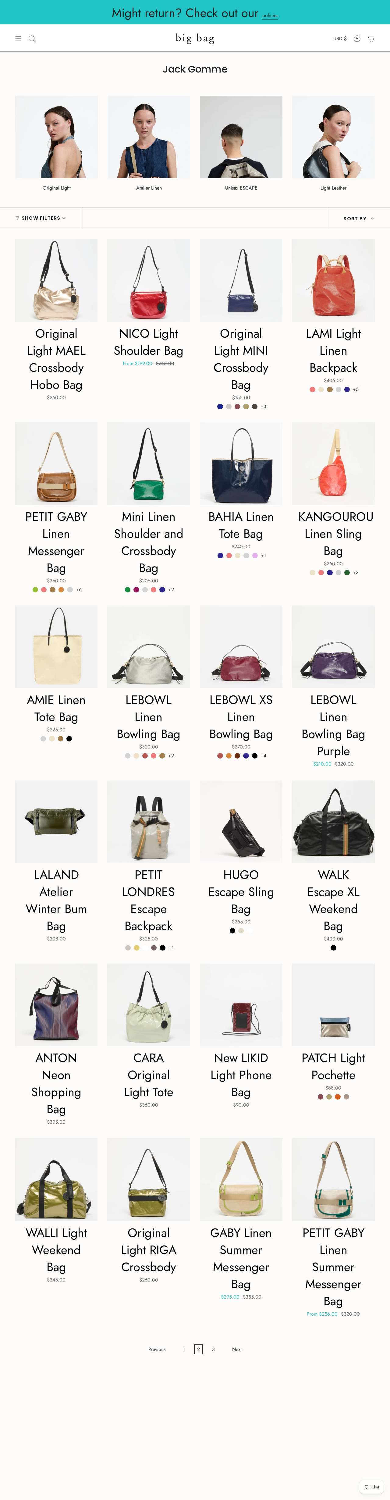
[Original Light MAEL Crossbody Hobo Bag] (56, 280)
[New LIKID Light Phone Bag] (241, 1005)
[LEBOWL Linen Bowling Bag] (148, 647)
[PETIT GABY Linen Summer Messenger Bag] (333, 1179)
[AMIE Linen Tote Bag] (56, 647)
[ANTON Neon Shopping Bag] (56, 1005)
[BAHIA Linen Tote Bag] (241, 463)
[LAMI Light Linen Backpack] (333, 280)
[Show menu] (18, 39)
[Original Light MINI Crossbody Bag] (241, 280)
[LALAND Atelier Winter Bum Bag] (56, 821)
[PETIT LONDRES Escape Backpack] (148, 821)
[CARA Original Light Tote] (148, 1005)
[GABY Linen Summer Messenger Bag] (241, 1179)
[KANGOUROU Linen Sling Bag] (333, 463)
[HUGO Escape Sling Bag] (241, 821)
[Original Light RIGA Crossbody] (148, 1179)
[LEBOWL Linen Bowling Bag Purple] (333, 647)
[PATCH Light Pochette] (333, 1005)
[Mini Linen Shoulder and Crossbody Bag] (148, 463)
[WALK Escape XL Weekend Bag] (333, 821)
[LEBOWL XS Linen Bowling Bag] (241, 647)
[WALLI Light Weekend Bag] (56, 1179)
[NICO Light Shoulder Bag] (148, 280)
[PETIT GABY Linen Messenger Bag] (56, 463)
